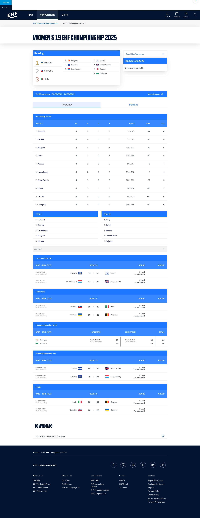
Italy (40, 155)
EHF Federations (40, 491)
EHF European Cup (98, 493)
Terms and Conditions (157, 498)
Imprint (151, 487)
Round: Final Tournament (135, 54)
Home (36, 452)
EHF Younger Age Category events (45, 23)
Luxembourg (43, 172)
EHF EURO (95, 480)
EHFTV (65, 15)
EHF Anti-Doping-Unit (71, 487)
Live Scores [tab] (6, 2)
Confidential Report (156, 484)
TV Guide (123, 487)
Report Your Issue (155, 480)
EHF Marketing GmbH (42, 484)
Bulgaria (42, 204)
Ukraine (41, 139)
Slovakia (41, 131)
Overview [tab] (67, 104)
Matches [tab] (133, 104)
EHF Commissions (40, 487)
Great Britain (43, 180)
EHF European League (100, 490)
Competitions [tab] (5, 8)
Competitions (47, 15)
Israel (40, 188)
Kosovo (41, 164)
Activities (66, 480)
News (30, 15)
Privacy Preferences (156, 502)
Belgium (41, 147)
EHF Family (124, 484)
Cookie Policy (153, 495)
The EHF (36, 480)
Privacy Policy (154, 491)
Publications (67, 484)
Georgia (41, 196)
